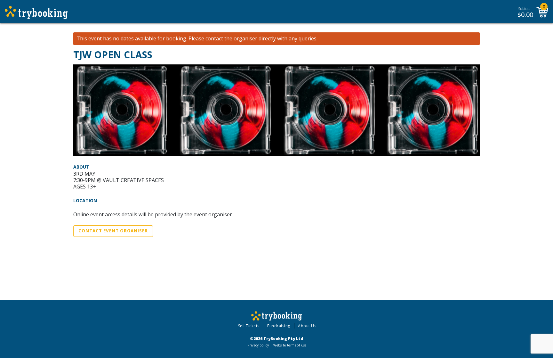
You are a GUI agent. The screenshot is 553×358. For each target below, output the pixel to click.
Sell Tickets (249, 326)
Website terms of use (289, 345)
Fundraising (278, 326)
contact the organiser (231, 39)
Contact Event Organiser (113, 231)
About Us (307, 326)
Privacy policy (258, 345)
